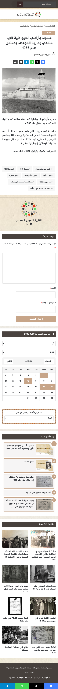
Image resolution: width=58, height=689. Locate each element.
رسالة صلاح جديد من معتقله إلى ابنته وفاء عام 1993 (21, 478)
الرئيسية (49, 26)
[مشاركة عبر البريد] (21, 62)
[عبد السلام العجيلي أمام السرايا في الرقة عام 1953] (43, 574)
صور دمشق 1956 (30, 175)
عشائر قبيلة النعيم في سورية (39, 493)
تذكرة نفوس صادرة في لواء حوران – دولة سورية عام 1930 (44, 650)
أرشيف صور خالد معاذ (43, 169)
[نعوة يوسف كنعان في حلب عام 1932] (15, 606)
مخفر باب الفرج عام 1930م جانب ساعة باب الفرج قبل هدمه (16, 589)
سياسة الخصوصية (24, 677)
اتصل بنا (12, 677)
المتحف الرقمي (37, 26)
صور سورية (13, 175)
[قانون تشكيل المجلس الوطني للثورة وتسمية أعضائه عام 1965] (44, 449)
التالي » (9, 361)
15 (44, 386)
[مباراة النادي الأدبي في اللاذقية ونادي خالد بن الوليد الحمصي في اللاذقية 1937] (43, 539)
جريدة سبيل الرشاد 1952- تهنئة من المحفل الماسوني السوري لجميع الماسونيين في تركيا (20, 503)
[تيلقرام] (26, 62)
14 (52, 386)
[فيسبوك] (43, 62)
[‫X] (37, 62)
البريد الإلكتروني (48, 302)
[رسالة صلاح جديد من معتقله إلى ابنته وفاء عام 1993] (44, 481)
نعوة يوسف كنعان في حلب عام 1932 (15, 619)
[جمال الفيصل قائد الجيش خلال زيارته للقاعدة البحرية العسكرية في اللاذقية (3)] (15, 539)
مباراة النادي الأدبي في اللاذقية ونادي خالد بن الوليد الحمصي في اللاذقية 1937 (43, 556)
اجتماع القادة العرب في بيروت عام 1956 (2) (45, 619)
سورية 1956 (8, 169)
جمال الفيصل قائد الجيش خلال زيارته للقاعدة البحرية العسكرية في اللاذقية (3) (16, 554)
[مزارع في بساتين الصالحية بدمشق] (15, 635)
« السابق (48, 361)
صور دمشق (47, 175)
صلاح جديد (29, 461)
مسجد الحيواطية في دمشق (40, 188)
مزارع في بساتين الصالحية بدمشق (16, 648)
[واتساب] (32, 62)
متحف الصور (24, 26)
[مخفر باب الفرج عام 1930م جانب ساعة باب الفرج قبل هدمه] (15, 574)
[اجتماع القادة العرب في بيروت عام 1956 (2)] (43, 606)
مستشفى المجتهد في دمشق (21, 182)
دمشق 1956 (24, 169)
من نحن (37, 677)
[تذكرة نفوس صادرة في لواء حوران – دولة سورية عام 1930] (43, 635)
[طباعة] (15, 62)
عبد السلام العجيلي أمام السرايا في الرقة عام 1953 (44, 587)
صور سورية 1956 (45, 182)
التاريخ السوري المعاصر (42, 54)
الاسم (53, 288)
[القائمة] (3, 15)
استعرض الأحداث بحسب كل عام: (29, 412)
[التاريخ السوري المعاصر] (29, 14)
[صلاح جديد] (44, 465)
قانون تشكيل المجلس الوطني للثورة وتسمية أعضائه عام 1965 (20, 447)
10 (28, 381)
